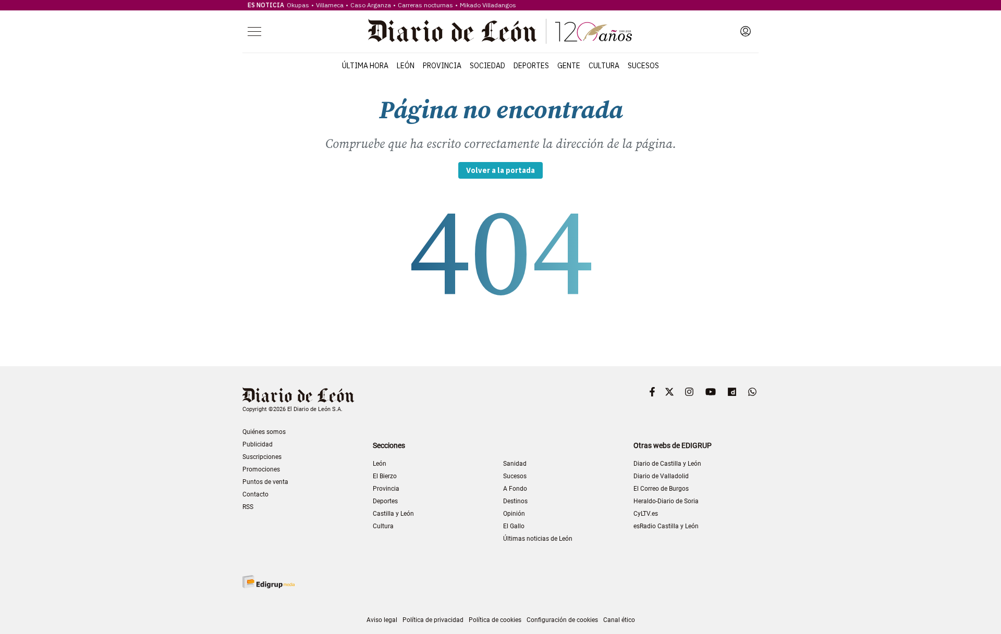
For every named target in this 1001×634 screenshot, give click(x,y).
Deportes (531, 65)
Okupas (298, 5)
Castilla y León (393, 513)
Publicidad (257, 444)
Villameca (330, 5)
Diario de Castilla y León (667, 463)
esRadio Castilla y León (666, 526)
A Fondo (515, 488)
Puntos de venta (265, 482)
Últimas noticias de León (537, 538)
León (405, 65)
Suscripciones (262, 457)
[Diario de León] (500, 31)
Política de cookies (495, 620)
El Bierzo (385, 476)
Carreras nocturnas (425, 5)
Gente (568, 65)
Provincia (442, 65)
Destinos (515, 501)
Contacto (255, 494)
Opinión (514, 513)
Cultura (604, 65)
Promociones (261, 469)
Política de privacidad (432, 620)
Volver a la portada (500, 170)
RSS (247, 507)
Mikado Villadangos (488, 5)
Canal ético (619, 620)
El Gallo (513, 526)
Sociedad (487, 65)
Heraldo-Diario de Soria (666, 501)
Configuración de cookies (562, 620)
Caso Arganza (370, 5)
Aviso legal (382, 620)
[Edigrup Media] (268, 581)
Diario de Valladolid (661, 476)
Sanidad (515, 463)
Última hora (365, 65)
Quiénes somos (264, 432)
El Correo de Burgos (661, 488)
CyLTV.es (645, 513)
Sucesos (643, 65)
